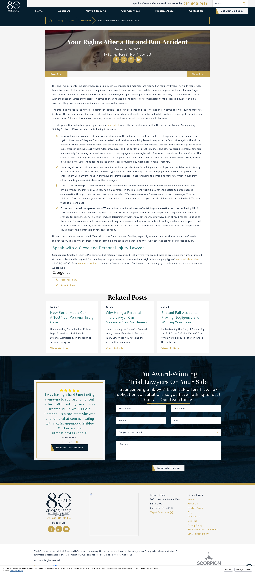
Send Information (168, 468)
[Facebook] (51, 529)
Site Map (192, 520)
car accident (113, 125)
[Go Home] (50, 20)
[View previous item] (63, 442)
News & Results (96, 10)
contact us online (87, 263)
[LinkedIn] (59, 529)
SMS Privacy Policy (198, 533)
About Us (64, 10)
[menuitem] (38, 10)
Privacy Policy (194, 525)
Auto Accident (68, 285)
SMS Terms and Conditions (202, 529)
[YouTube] (66, 529)
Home (39, 10)
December (86, 20)
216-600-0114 (196, 3)
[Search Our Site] (244, 3)
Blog (60, 20)
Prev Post (56, 74)
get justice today (232, 10)
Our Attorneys (130, 10)
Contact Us (196, 10)
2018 (72, 20)
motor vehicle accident (187, 259)
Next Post (198, 74)
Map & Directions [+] (161, 512)
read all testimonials (69, 447)
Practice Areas (164, 10)
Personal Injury (68, 279)
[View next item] (76, 442)
